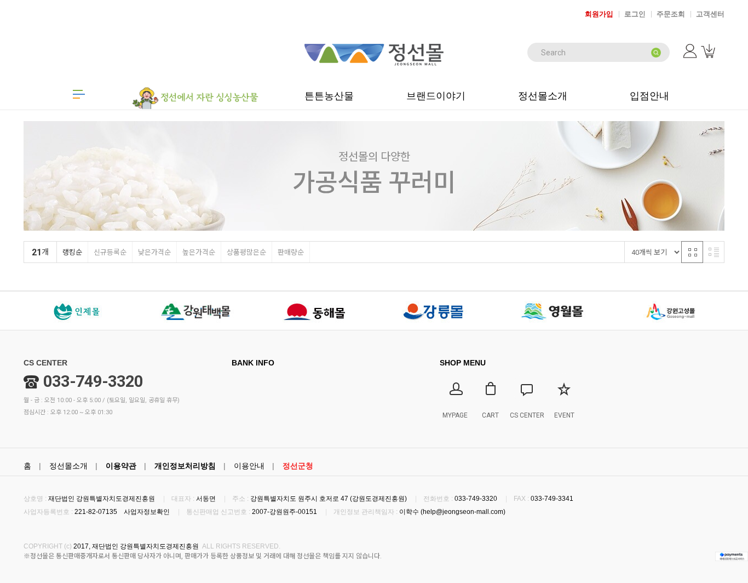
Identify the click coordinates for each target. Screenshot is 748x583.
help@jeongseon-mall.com (463, 512)
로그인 (635, 14)
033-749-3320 (93, 381)
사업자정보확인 (147, 512)
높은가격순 (198, 252)
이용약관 (121, 465)
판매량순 (291, 252)
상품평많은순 (246, 252)
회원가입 (599, 14)
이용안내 (249, 465)
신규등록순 (110, 252)
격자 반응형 (692, 252)
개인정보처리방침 (185, 465)
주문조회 (671, 14)
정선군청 (298, 465)
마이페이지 (691, 51)
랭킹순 (72, 252)
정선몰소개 (68, 465)
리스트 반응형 (713, 252)
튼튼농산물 (329, 95)
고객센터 (710, 14)
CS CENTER (45, 362)
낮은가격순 (154, 252)
